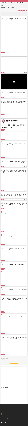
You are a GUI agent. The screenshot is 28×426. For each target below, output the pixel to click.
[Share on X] (24, 10)
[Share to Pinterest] (25, 10)
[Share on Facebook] (22, 10)
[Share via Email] (26, 10)
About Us (2, 415)
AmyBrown (3, 5)
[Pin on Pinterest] (4, 52)
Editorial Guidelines (3, 416)
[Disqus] (14, 376)
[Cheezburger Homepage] (14, 423)
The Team (2, 414)
